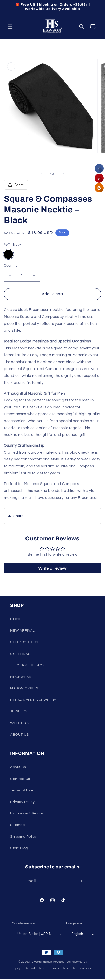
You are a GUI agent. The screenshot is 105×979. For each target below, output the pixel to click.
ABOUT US (19, 734)
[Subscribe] (80, 881)
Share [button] (18, 516)
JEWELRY (18, 711)
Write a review (52, 568)
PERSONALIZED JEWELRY (33, 700)
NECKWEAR (20, 677)
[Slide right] (63, 174)
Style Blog (19, 848)
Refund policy (34, 968)
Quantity (10, 265)
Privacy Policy (22, 802)
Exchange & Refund (27, 813)
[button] (10, 26)
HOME (15, 619)
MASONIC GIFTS (24, 688)
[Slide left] (41, 174)
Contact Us (20, 779)
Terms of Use (21, 790)
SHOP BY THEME (25, 642)
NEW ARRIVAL (22, 630)
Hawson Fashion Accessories (49, 961)
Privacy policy (58, 968)
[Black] (8, 254)
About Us (18, 767)
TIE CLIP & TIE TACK (27, 665)
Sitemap (17, 825)
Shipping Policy (23, 836)
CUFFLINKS (20, 654)
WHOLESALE (21, 723)
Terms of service (84, 968)
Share (19, 185)
